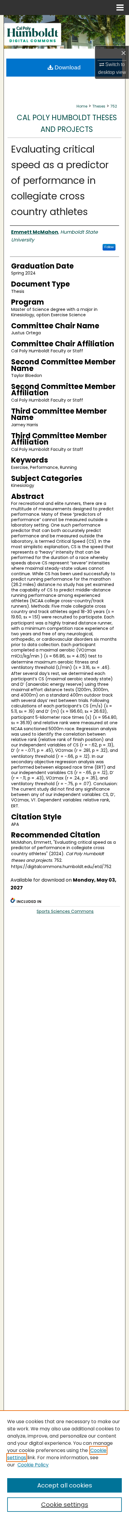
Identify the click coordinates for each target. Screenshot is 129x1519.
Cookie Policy (33, 1464)
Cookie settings (64, 1504)
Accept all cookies (64, 1485)
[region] (64, 1464)
